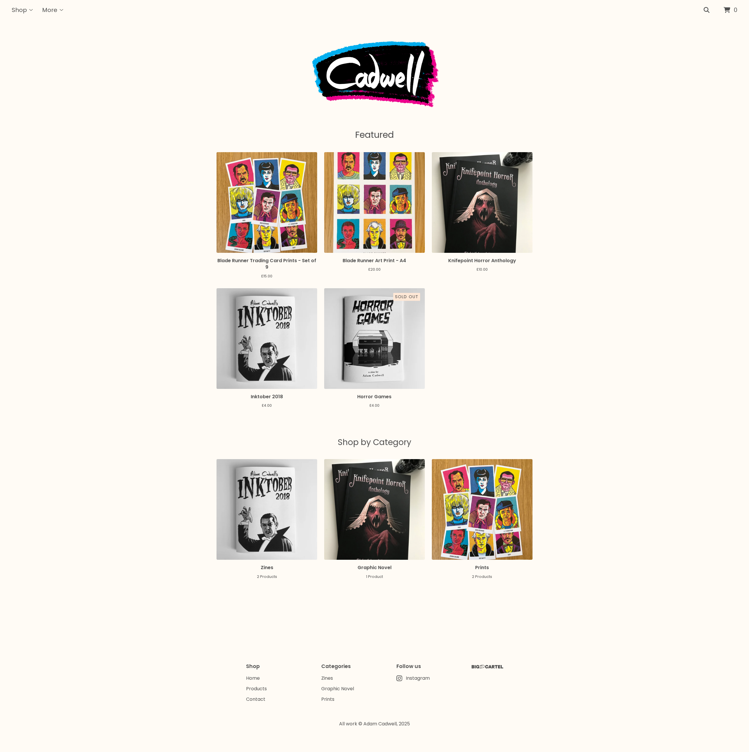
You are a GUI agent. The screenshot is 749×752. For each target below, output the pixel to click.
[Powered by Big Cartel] (487, 666)
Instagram (418, 678)
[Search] (706, 10)
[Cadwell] (374, 74)
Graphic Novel (337, 688)
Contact (255, 699)
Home (253, 678)
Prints (327, 699)
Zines (327, 678)
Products (256, 688)
